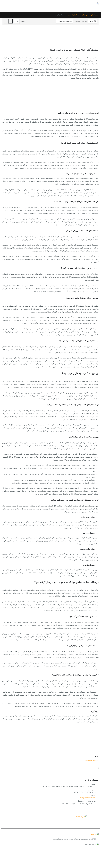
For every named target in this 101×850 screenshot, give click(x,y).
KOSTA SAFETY (86, 745)
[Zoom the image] (81, 817)
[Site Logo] (90, 6)
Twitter (90, 809)
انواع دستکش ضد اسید (84, 98)
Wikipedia (88, 760)
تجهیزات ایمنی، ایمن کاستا (83, 742)
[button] (4, 6)
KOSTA (96, 760)
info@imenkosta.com (87, 798)
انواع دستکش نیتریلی (84, 101)
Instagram (85, 809)
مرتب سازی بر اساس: (81, 21)
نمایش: (23, 21)
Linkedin (79, 809)
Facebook (96, 809)
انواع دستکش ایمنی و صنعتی (82, 95)
